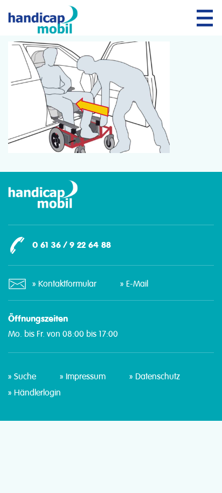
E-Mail (137, 284)
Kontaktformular (67, 284)
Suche (25, 376)
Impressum (86, 376)
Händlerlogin (37, 392)
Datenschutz (157, 376)
